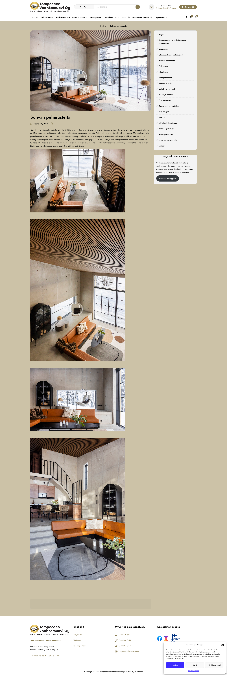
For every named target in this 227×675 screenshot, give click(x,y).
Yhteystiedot (77, 634)
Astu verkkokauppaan (167, 178)
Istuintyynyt (163, 72)
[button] (222, 645)
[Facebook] (159, 638)
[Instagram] (166, 638)
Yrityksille (126, 17)
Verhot (162, 117)
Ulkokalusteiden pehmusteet (171, 54)
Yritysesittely (160, 17)
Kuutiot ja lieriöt (165, 83)
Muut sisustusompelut (168, 140)
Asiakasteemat (62, 17)
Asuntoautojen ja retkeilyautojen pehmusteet (172, 42)
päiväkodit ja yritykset (168, 123)
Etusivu (35, 17)
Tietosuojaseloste (193, 671)
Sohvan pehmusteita (118, 26)
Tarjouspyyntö (95, 17)
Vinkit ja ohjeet (78, 17)
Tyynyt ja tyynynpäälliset (169, 106)
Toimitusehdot (78, 640)
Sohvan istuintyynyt (167, 60)
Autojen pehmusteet (167, 128)
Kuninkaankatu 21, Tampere (166, 8)
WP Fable (139, 671)
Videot (161, 145)
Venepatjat (163, 49)
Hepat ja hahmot (166, 94)
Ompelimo (108, 17)
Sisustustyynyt (165, 100)
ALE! (117, 17)
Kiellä (194, 665)
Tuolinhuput (164, 111)
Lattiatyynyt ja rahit (167, 89)
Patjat (161, 34)
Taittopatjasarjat (165, 77)
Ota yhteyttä (189, 7)
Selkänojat (163, 66)
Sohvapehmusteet (166, 134)
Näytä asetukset (214, 665)
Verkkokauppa (46, 17)
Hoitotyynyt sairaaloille (142, 17)
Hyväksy (175, 665)
